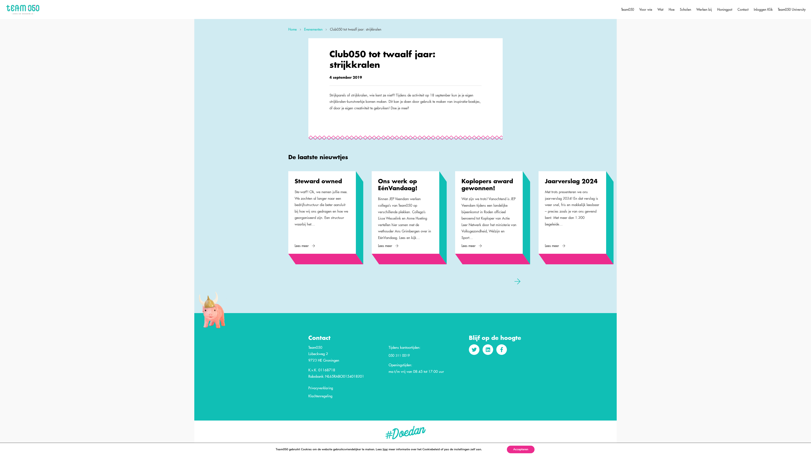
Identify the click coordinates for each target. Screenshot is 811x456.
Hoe (672, 9)
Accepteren (520, 449)
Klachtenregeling (320, 396)
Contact (743, 9)
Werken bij (704, 9)
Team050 (627, 9)
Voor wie (645, 9)
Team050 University (792, 9)
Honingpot (724, 9)
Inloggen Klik (763, 9)
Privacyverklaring (320, 388)
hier (385, 449)
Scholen (685, 9)
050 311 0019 (399, 356)
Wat (660, 9)
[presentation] (293, 281)
